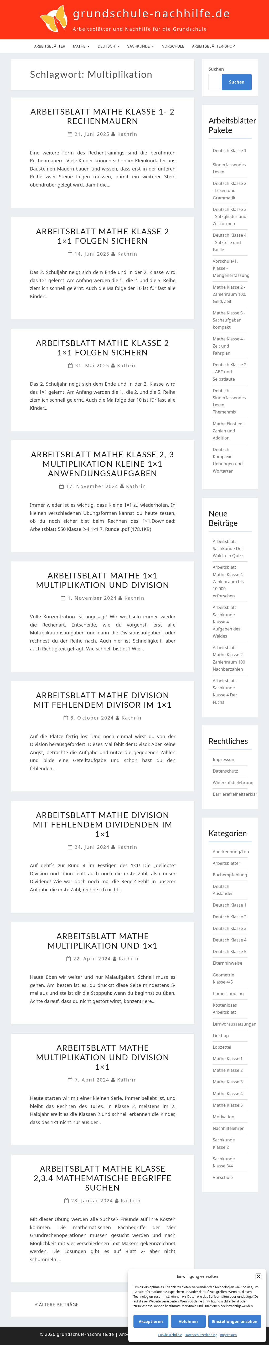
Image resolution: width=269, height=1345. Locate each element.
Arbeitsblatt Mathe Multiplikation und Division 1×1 (102, 1057)
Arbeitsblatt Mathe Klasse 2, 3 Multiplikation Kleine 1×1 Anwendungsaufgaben (102, 464)
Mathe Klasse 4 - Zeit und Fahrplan (229, 346)
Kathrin (127, 134)
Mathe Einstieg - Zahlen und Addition (229, 431)
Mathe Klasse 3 (228, 1082)
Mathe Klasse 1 (228, 1059)
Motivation (223, 1117)
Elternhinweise (227, 963)
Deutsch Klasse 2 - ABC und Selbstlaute (229, 372)
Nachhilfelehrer (228, 1128)
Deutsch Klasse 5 (229, 951)
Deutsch (106, 46)
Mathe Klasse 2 (228, 1070)
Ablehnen (188, 1321)
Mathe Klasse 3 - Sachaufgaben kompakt (229, 320)
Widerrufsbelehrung (233, 782)
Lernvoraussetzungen (234, 1024)
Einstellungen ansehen (234, 1321)
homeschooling (228, 993)
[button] (258, 1276)
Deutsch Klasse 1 (229, 905)
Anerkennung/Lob (231, 852)
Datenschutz (225, 771)
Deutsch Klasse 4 (229, 940)
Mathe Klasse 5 (228, 1105)
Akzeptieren (151, 1321)
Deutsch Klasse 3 (229, 928)
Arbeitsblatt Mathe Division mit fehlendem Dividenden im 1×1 (103, 825)
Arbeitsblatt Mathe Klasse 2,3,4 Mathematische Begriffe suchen (103, 1178)
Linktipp (221, 1035)
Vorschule (173, 46)
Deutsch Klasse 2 (229, 917)
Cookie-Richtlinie (170, 1335)
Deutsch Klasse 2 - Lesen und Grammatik (229, 190)
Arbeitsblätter (49, 46)
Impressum (228, 1335)
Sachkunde (138, 46)
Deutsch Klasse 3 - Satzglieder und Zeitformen (229, 216)
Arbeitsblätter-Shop (213, 46)
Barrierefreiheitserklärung (239, 794)
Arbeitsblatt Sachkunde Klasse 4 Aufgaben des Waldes (226, 621)
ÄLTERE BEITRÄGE (58, 1304)
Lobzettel (222, 1047)
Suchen (216, 69)
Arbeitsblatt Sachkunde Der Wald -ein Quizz (228, 548)
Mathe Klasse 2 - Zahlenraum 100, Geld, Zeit (229, 294)
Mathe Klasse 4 (228, 1093)
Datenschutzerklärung (201, 1335)
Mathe (79, 46)
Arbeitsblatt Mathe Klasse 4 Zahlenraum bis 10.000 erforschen (228, 581)
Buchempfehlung (230, 875)
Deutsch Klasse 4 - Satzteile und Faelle (229, 242)
